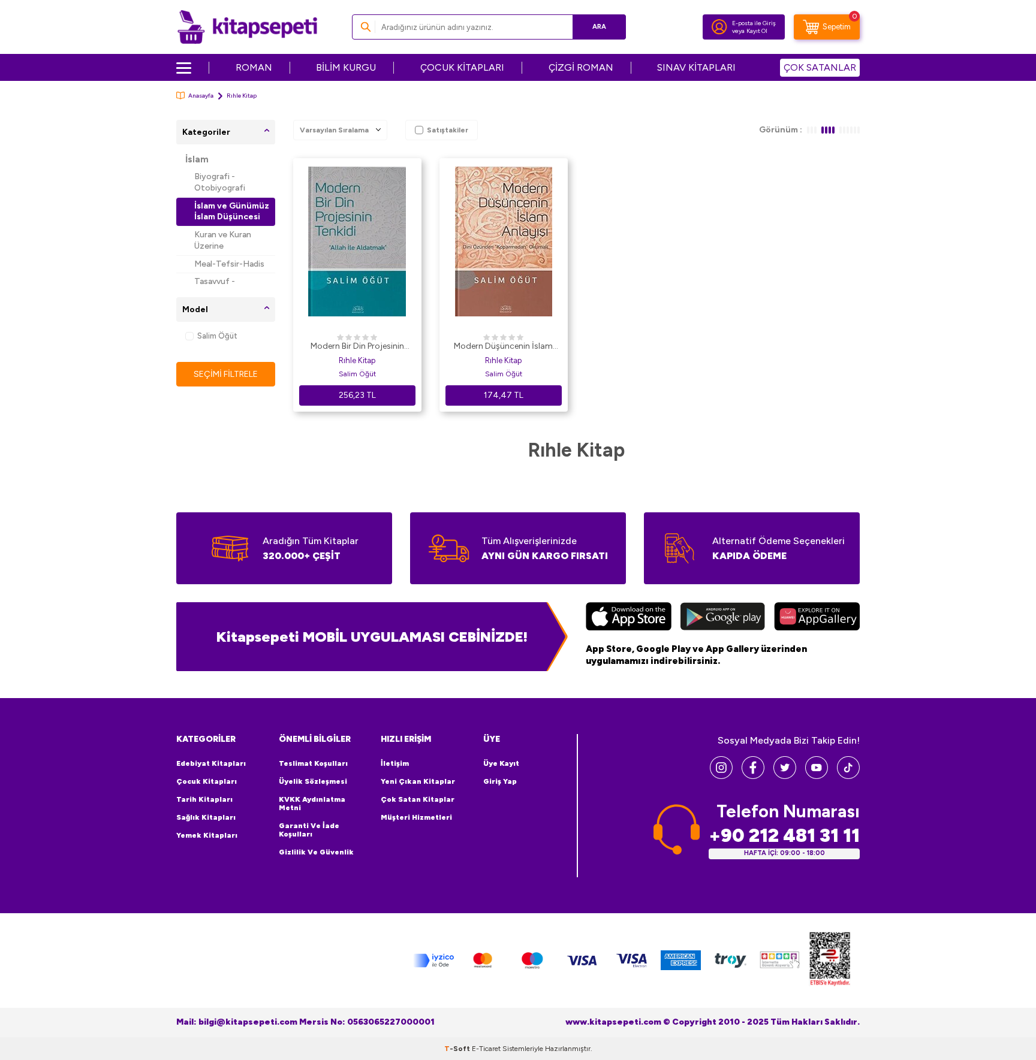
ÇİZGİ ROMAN (581, 67)
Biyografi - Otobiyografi (219, 182)
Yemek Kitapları (206, 835)
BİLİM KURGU (346, 67)
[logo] (247, 27)
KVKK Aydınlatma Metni (312, 803)
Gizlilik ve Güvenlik (316, 852)
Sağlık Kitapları (206, 817)
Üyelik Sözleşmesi (313, 781)
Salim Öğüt (217, 335)
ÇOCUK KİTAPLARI (462, 67)
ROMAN (254, 67)
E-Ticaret (486, 1048)
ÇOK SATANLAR (820, 67)
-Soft (458, 1048)
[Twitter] (784, 775)
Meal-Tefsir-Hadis (229, 264)
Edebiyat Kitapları (211, 763)
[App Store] (628, 617)
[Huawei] (817, 617)
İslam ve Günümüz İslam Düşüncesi (231, 211)
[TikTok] (848, 775)
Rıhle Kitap (357, 360)
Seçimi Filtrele (226, 374)
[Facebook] (753, 775)
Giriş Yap (500, 781)
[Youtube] (816, 775)
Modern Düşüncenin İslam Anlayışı (503, 347)
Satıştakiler (447, 130)
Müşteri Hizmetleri (416, 817)
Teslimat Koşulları (313, 763)
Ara (599, 27)
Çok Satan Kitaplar (417, 799)
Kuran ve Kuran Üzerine (222, 240)
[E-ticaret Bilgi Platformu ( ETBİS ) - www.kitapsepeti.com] (830, 960)
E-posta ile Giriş (754, 23)
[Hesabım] (719, 27)
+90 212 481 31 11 (784, 836)
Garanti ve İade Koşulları (309, 830)
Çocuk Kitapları (206, 781)
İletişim (395, 763)
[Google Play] (722, 617)
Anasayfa (200, 95)
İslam (197, 159)
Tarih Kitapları (204, 799)
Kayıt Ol (756, 31)
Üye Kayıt (501, 763)
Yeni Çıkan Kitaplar (418, 781)
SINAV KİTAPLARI (696, 67)
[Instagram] (721, 775)
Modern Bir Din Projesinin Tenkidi (357, 347)
